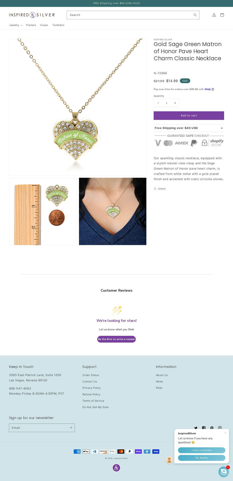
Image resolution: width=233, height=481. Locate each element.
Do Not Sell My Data (95, 407)
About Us (162, 375)
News (159, 381)
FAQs (159, 387)
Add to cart (189, 115)
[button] (116, 468)
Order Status (90, 375)
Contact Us (89, 381)
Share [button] (161, 188)
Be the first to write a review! (116, 339)
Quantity (159, 95)
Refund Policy (91, 394)
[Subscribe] (71, 428)
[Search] (195, 15)
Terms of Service (93, 400)
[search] (133, 15)
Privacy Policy (91, 387)
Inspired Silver (121, 458)
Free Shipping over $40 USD (176, 128)
